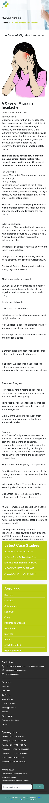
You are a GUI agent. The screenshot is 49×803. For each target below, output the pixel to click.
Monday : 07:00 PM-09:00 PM (14, 741)
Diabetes (8, 600)
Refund (4, 724)
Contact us (6, 691)
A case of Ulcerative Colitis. (18, 551)
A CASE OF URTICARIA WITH (20, 568)
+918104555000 (12, 674)
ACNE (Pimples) (12, 645)
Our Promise (7, 695)
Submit (38, 787)
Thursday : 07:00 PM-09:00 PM (14, 753)
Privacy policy (7, 716)
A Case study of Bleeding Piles (20, 557)
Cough (7, 617)
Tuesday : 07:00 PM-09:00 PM (14, 745)
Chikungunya (11, 606)
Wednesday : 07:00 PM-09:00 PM (15, 749)
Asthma (8, 639)
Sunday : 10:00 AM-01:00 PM (13, 737)
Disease (5, 712)
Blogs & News (7, 699)
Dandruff (9, 611)
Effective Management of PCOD (20, 562)
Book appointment (9, 708)
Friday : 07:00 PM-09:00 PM (13, 758)
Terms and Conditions (10, 720)
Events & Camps (8, 703)
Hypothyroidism (12, 650)
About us (5, 687)
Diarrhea (8, 595)
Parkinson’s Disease (14, 622)
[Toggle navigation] (45, 5)
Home (5, 23)
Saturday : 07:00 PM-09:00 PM (14, 762)
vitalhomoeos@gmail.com (16, 670)
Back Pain (9, 628)
